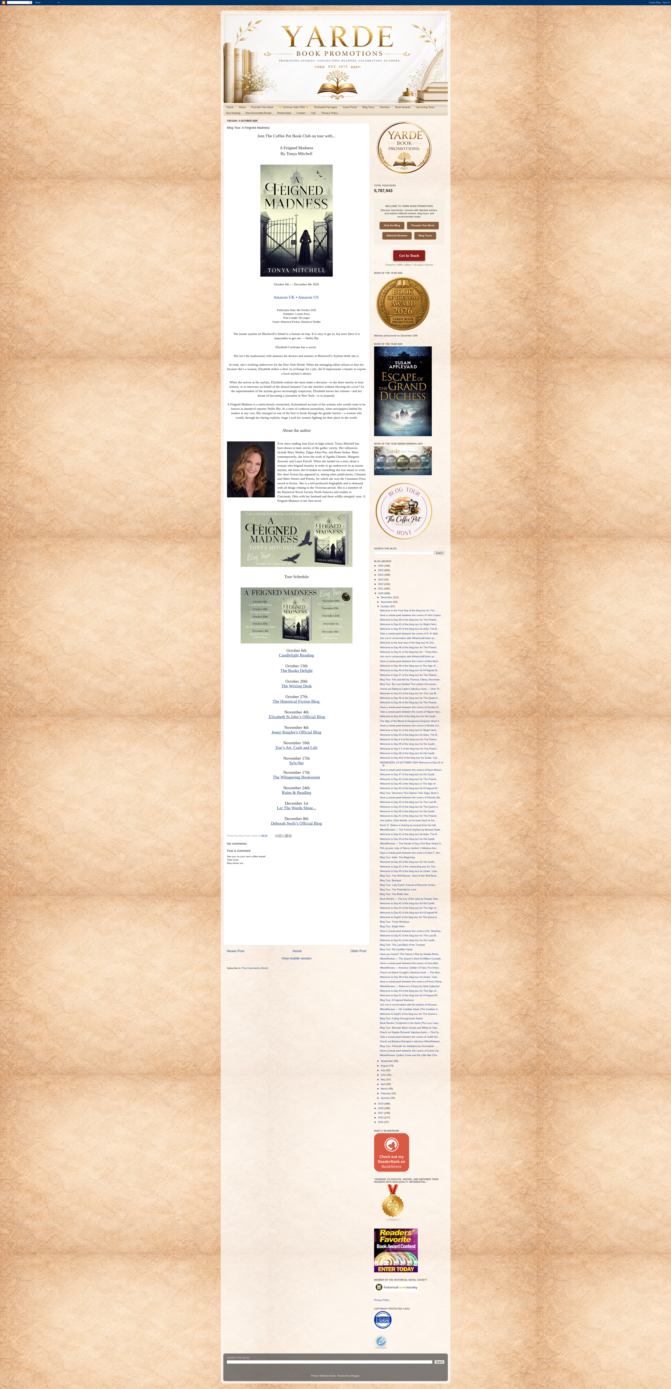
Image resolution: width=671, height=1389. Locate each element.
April (383, 1084)
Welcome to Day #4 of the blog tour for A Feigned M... (409, 670)
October (385, 606)
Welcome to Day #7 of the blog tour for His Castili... (408, 774)
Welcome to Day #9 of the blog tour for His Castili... (408, 744)
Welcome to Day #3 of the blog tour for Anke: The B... (409, 629)
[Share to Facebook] (286, 836)
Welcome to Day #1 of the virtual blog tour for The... (408, 866)
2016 (381, 1117)
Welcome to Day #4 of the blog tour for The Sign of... (409, 908)
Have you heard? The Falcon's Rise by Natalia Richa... (410, 954)
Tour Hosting (233, 112)
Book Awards (402, 107)
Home (229, 107)
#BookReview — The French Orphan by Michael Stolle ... (411, 829)
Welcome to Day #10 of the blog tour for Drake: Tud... (409, 758)
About (242, 107)
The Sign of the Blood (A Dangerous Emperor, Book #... (410, 721)
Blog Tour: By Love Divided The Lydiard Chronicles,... (409, 684)
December (387, 597)
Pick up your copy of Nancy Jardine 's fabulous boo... (409, 848)
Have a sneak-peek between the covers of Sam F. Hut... (411, 853)
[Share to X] (283, 836)
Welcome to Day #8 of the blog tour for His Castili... (408, 753)
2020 (381, 593)
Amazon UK (284, 297)
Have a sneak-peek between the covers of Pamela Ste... (411, 797)
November (387, 602)
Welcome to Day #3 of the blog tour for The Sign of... (409, 991)
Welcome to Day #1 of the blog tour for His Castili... (408, 940)
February (386, 1093)
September (387, 1061)
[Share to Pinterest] (290, 836)
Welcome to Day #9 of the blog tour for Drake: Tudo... (409, 871)
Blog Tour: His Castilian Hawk (396, 949)
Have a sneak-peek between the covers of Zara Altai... (410, 963)
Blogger (355, 1375)
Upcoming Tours (425, 107)
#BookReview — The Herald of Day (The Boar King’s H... (411, 843)
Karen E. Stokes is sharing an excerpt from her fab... (409, 825)
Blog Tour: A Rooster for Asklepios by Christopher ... (408, 1046)
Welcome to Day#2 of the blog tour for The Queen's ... (410, 917)
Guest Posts (350, 107)
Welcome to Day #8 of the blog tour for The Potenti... (409, 647)
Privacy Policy (330, 112)
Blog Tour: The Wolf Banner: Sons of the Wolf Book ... (409, 875)
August (385, 1065)
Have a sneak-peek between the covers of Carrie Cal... (410, 1050)
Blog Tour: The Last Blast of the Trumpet (402, 945)
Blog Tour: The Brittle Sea (394, 894)
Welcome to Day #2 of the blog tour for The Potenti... (409, 779)
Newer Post (235, 951)
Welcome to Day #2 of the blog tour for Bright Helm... (409, 624)
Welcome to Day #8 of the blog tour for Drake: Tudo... (409, 977)
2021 (381, 588)
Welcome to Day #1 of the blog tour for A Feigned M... (409, 995)
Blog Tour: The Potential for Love (398, 889)
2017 (381, 1113)
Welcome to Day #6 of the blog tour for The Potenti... (409, 702)
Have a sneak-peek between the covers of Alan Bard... (410, 661)
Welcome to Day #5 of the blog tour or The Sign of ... (409, 783)
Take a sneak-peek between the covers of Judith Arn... (410, 1037)
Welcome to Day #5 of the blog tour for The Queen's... (410, 698)
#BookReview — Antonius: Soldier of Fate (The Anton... (410, 967)
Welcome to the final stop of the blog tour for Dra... (408, 642)
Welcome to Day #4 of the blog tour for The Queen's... (410, 807)
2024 (381, 575)
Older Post (358, 951)
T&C (313, 112)
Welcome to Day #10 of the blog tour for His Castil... (408, 716)
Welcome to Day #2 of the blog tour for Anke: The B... (409, 735)
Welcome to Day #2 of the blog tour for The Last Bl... (409, 802)
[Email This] (277, 836)
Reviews (385, 107)
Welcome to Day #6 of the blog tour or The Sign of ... (409, 665)
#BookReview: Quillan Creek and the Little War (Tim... (409, 1055)
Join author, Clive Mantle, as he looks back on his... (408, 820)
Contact (301, 112)
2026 (381, 565)
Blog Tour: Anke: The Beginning (397, 857)
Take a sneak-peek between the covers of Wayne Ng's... (411, 712)
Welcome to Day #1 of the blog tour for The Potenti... (409, 816)
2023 (381, 579)
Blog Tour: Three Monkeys (394, 921)
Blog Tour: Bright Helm (392, 926)
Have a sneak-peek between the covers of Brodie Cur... (410, 725)
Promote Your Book (262, 107)
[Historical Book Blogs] (393, 1221)
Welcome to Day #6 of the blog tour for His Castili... (408, 811)
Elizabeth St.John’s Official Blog (297, 717)
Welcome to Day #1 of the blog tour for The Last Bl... (409, 935)
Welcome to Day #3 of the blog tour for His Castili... (408, 862)
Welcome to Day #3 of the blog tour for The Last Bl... (409, 693)
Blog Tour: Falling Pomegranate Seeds (401, 1018)
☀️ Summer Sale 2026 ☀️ (294, 107)
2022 (381, 584)
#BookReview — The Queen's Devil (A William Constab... (411, 958)
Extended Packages (325, 107)
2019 (381, 1103)
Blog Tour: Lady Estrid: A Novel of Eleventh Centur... (408, 885)
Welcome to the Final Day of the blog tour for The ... (408, 610)
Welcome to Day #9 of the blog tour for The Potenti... (409, 619)
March (384, 1088)
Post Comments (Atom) (255, 968)
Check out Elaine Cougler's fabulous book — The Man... (411, 972)
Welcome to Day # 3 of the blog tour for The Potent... (409, 748)
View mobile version (297, 958)
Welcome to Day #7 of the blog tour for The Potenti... (409, 675)
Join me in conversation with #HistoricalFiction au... (408, 638)
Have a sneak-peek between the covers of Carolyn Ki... (410, 707)
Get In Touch (409, 255)
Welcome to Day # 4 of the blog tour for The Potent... (409, 739)
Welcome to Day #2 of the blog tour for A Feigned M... (409, 912)
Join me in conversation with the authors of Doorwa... (409, 1004)
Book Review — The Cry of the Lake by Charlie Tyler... (410, 899)
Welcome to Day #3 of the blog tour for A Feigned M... (409, 788)
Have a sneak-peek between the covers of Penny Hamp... (412, 981)
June (384, 1075)
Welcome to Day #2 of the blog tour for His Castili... (408, 903)
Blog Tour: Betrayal (390, 880)
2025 (381, 570)
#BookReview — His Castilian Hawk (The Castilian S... (410, 1009)
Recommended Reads (259, 112)
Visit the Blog (392, 225)
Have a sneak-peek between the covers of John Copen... (411, 615)
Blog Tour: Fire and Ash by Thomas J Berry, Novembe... (411, 679)
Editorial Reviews (397, 235)
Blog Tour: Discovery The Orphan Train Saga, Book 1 (409, 793)
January (385, 1098)
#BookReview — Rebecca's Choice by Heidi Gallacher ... (411, 986)
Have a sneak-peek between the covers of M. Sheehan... (411, 931)
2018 (381, 1108)
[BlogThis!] (280, 836)
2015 (381, 1122)
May (383, 1079)
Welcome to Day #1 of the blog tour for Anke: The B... (409, 834)
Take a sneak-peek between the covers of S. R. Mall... (410, 633)
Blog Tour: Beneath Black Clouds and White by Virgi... (409, 1027)
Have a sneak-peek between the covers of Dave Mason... (411, 770)
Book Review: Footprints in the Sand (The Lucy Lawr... (410, 1023)
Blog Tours (368, 107)
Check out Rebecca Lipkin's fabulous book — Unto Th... (411, 689)
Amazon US (308, 297)
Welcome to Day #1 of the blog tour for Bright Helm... (409, 730)
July (383, 1070)
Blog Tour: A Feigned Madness (397, 1000)
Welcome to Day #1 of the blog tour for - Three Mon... (409, 652)
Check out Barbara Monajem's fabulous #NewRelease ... (411, 1041)
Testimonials (284, 112)
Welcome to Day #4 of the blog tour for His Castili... (408, 839)
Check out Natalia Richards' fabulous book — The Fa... (410, 1032)
